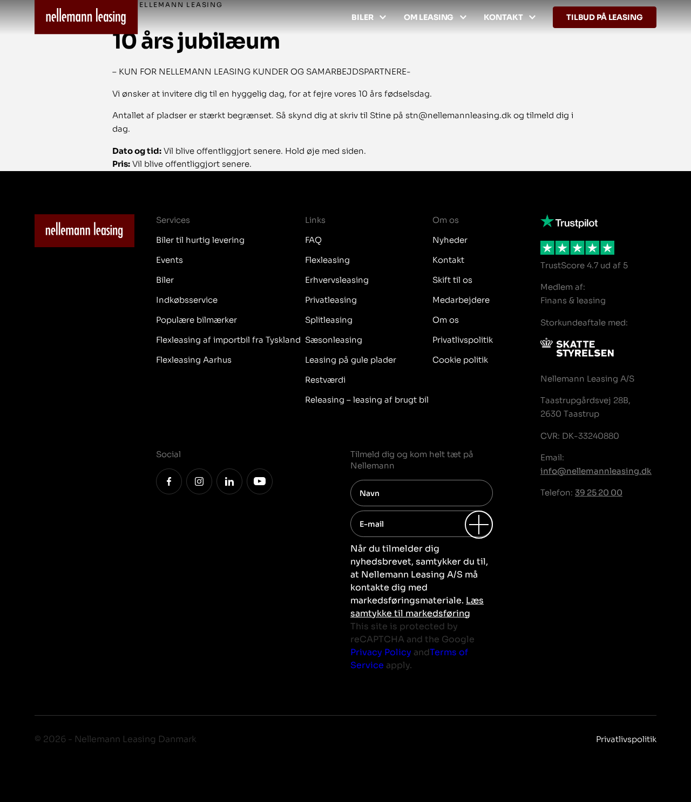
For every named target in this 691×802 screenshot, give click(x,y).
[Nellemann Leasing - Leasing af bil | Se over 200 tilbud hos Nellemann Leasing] (86, 17)
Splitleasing (329, 320)
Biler (362, 17)
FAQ (313, 240)
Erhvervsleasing (337, 280)
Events (169, 260)
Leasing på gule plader (350, 360)
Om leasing (429, 17)
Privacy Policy (380, 652)
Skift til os (452, 280)
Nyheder (450, 240)
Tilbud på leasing (604, 17)
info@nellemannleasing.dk (596, 471)
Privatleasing (331, 300)
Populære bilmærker (196, 320)
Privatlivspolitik (462, 340)
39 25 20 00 (598, 492)
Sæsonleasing (333, 340)
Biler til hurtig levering (200, 240)
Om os (445, 320)
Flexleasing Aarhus (194, 360)
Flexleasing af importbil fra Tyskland (228, 340)
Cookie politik (460, 360)
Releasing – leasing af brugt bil (367, 400)
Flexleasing (327, 260)
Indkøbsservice (187, 300)
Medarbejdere (461, 300)
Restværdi (325, 380)
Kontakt (503, 17)
